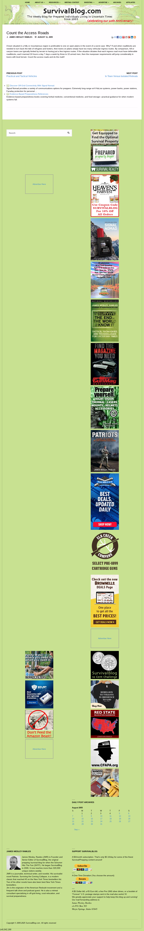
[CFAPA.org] (105, 753)
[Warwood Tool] (105, 783)
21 (73, 821)
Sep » (76, 829)
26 (120, 821)
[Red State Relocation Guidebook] (105, 724)
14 (73, 819)
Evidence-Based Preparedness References (27, 94)
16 (92, 819)
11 (110, 816)
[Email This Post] (115, 37)
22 (83, 821)
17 (101, 819)
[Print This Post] (112, 37)
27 (129, 821)
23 (92, 821)
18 (111, 819)
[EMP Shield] (39, 694)
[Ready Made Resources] (105, 407)
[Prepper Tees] (105, 694)
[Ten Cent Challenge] (105, 665)
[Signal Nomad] (105, 239)
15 (83, 819)
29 (83, 824)
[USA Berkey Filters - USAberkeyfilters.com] (39, 665)
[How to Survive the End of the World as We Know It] (105, 321)
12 (120, 816)
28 (73, 824)
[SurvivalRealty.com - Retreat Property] (105, 150)
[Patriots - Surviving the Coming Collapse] (105, 451)
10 (101, 816)
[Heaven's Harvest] (105, 195)
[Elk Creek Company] (105, 552)
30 (92, 824)
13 (129, 816)
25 (111, 821)
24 (101, 821)
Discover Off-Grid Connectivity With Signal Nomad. (31, 85)
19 (120, 819)
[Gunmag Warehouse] (105, 364)
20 (129, 819)
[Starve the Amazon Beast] (39, 724)
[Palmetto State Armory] (105, 501)
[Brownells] (105, 601)
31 (101, 824)
